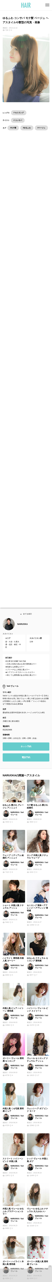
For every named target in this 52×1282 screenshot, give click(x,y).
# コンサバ (18, 120)
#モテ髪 (13, 128)
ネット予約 (26, 748)
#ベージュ (41, 128)
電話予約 (26, 759)
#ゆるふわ (27, 128)
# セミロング (19, 113)
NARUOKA (22, 626)
